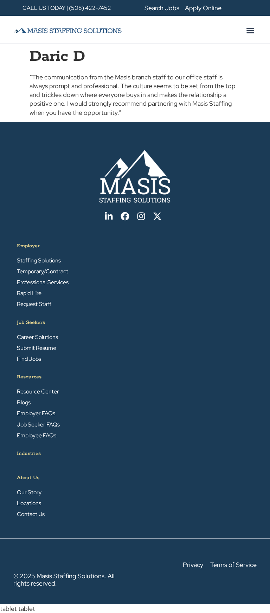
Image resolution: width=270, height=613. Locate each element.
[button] (250, 30)
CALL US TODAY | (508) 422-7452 (66, 8)
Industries (29, 453)
